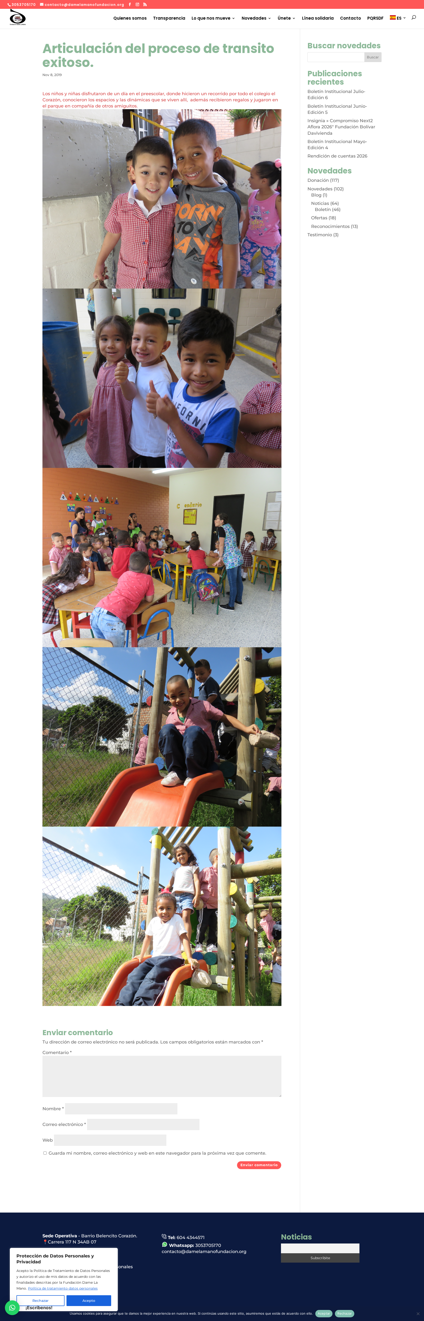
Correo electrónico (64, 1124)
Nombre (53, 1108)
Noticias (320, 203)
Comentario (57, 1052)
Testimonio (319, 235)
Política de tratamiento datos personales (63, 1288)
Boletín (323, 209)
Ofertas (319, 218)
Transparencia (169, 18)
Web (47, 1140)
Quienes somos (130, 18)
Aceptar (324, 1313)
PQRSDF (375, 18)
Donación (318, 180)
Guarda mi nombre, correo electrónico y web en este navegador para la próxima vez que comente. (157, 1153)
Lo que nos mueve (211, 18)
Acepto (88, 1300)
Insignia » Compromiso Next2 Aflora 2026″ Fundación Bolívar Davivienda (341, 127)
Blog (316, 195)
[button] (12, 1307)
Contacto (350, 18)
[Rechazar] (417, 1313)
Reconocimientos (330, 226)
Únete (284, 18)
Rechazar (344, 1313)
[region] (64, 1279)
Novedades (254, 18)
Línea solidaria (318, 18)
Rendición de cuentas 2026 (337, 156)
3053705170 (208, 1245)
